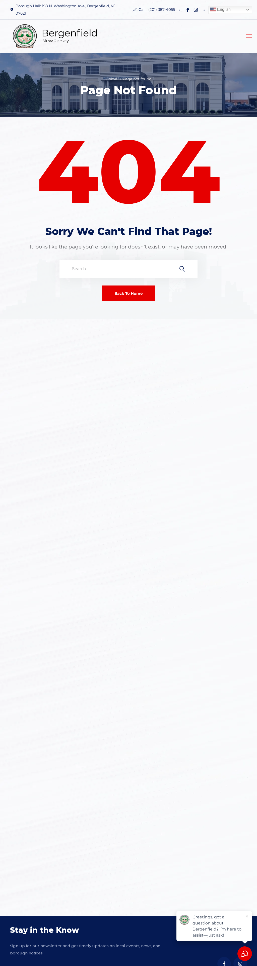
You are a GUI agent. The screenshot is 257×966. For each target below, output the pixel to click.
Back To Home (128, 293)
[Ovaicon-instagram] (196, 10)
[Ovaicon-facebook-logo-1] (188, 10)
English (223, 9)
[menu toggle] (249, 36)
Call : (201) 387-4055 (157, 9)
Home (111, 79)
